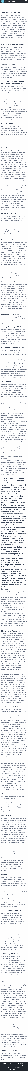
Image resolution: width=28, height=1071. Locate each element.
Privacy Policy (7, 1063)
